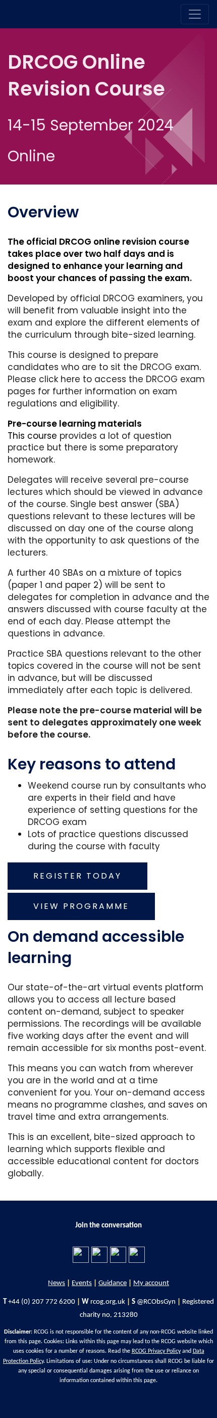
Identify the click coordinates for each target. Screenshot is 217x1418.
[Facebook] (81, 1254)
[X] (118, 1254)
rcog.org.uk (107, 1302)
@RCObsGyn (156, 1302)
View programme (81, 906)
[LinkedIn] (99, 1254)
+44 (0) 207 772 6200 (41, 1302)
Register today (77, 876)
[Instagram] (137, 1254)
